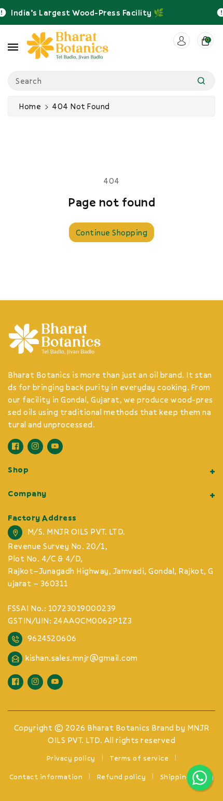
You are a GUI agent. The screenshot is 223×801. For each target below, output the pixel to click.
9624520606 (52, 638)
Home (30, 106)
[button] (13, 45)
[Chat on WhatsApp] (200, 778)
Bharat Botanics (118, 727)
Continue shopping (112, 232)
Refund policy (121, 776)
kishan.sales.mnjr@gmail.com (81, 657)
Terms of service (139, 758)
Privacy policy (71, 758)
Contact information (46, 776)
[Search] (201, 81)
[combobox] (111, 81)
